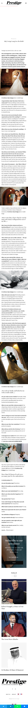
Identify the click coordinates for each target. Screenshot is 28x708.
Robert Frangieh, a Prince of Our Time (12, 607)
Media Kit (14, 694)
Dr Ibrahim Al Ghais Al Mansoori (12, 670)
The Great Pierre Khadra (9, 639)
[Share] (10, 706)
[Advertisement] (14, 21)
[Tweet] (3, 706)
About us (8, 694)
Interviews (14, 38)
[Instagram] (15, 689)
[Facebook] (12, 689)
